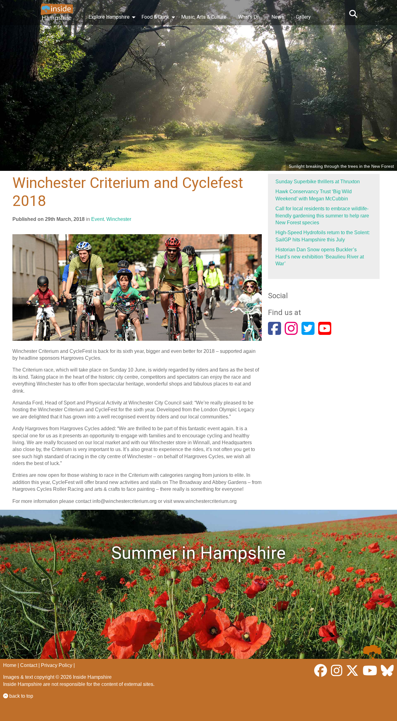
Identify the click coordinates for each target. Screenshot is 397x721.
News (277, 17)
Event (97, 219)
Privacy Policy (56, 665)
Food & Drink (155, 17)
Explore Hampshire (109, 17)
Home (9, 665)
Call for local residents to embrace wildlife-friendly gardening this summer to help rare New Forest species (322, 215)
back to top (20, 696)
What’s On (249, 17)
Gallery (303, 17)
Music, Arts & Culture (203, 17)
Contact (28, 665)
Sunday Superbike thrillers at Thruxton (317, 181)
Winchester (118, 219)
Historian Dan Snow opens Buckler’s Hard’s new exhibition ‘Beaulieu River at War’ (319, 256)
